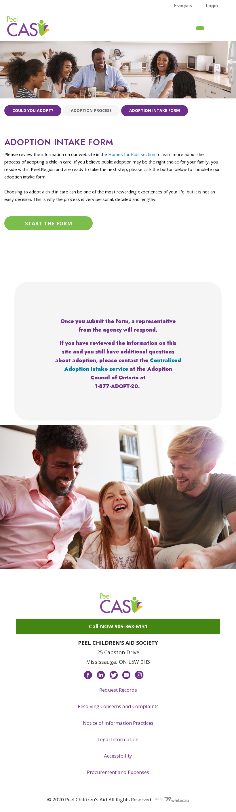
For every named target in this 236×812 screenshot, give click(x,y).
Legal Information (118, 739)
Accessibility (118, 755)
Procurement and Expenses (118, 772)
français (183, 5)
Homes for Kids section (131, 154)
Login (212, 5)
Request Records (118, 690)
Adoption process (91, 110)
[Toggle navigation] (216, 27)
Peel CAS (28, 26)
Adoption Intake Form (154, 110)
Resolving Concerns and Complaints (118, 706)
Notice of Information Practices (118, 723)
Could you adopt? (32, 110)
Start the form (48, 223)
